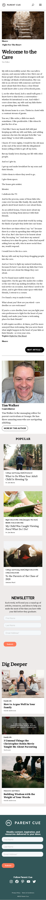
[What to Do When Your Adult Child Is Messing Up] (23, 457)
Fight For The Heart (11, 45)
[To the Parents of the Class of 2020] (23, 554)
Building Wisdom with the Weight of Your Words (19, 796)
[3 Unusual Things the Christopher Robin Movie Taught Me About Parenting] (23, 725)
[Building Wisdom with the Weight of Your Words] (23, 772)
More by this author (15, 428)
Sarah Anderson (10, 711)
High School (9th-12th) (14, 520)
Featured (28, 473)
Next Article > (34, 349)
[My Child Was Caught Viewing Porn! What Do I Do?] (23, 504)
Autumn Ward (10, 582)
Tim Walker (6, 62)
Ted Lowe (7, 750)
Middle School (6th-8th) (14, 523)
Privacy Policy (16, 893)
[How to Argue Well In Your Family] (23, 684)
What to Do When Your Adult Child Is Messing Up (22, 478)
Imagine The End (30, 520)
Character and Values (12, 791)
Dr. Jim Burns (10, 483)
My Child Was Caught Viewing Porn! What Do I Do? (22, 528)
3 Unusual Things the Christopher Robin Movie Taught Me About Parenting (20, 743)
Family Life (8, 701)
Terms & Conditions (28, 893)
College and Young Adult (15, 473)
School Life (15, 573)
